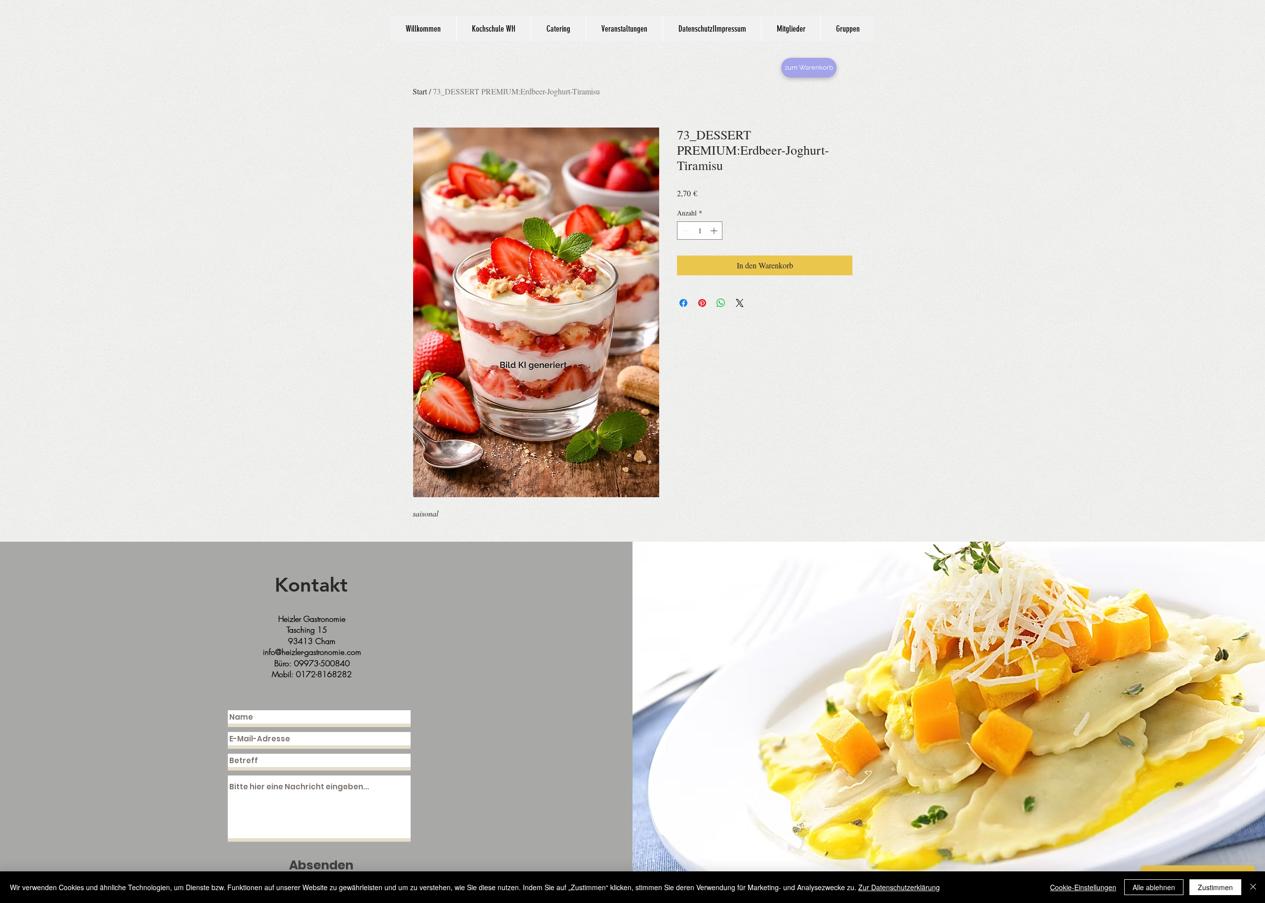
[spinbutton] (700, 230)
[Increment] (715, 230)
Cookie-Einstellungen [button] (1083, 887)
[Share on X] (740, 303)
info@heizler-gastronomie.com (312, 651)
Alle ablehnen (1154, 887)
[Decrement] (684, 230)
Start (420, 91)
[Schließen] (1253, 887)
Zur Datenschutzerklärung (899, 887)
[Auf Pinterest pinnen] (702, 303)
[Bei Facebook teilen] (683, 303)
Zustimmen (1215, 887)
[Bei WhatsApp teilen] (721, 303)
